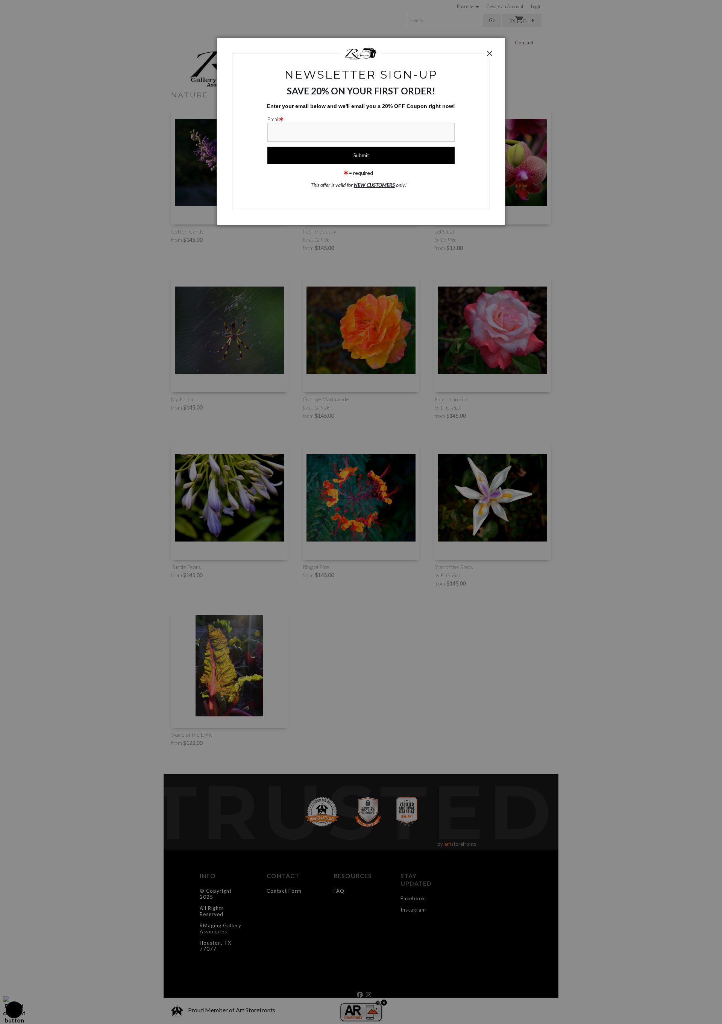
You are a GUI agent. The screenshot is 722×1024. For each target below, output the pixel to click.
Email (273, 119)
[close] (489, 53)
